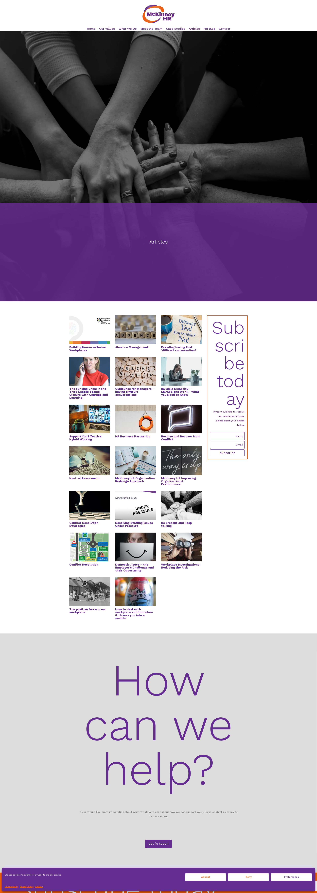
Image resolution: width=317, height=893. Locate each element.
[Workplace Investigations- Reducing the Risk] (181, 547)
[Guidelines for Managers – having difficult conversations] (135, 371)
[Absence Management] (135, 329)
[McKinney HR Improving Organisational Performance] (181, 460)
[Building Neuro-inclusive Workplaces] (89, 329)
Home (91, 29)
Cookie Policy (11, 886)
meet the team (214, 519)
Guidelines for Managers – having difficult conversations (134, 391)
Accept (205, 877)
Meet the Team (151, 29)
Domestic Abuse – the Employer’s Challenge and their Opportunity (134, 567)
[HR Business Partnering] (135, 419)
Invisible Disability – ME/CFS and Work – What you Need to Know (180, 391)
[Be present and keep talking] (181, 505)
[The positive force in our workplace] (89, 591)
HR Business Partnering (132, 436)
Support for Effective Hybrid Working (85, 438)
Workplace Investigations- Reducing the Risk (181, 566)
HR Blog (209, 29)
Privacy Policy (27, 886)
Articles (194, 29)
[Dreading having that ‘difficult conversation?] (181, 329)
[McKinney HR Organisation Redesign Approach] (135, 460)
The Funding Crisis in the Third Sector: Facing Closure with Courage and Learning (88, 393)
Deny (249, 877)
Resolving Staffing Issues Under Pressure (134, 524)
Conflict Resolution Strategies (83, 524)
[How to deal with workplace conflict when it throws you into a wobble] (135, 591)
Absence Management (131, 347)
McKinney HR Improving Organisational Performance (178, 481)
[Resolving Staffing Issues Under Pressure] (135, 505)
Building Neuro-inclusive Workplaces (87, 348)
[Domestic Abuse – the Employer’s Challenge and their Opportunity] (135, 547)
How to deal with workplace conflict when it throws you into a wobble (134, 613)
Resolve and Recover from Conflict (180, 438)
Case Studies (175, 29)
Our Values (107, 29)
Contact (39, 886)
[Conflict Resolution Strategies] (89, 505)
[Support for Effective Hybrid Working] (89, 419)
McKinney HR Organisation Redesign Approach (135, 479)
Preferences (291, 877)
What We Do (128, 29)
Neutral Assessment (84, 478)
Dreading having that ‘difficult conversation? (178, 348)
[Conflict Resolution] (89, 547)
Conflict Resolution (83, 564)
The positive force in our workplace (87, 610)
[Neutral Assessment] (89, 460)
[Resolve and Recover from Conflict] (181, 419)
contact (210, 464)
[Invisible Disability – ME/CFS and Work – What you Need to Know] (181, 371)
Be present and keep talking (176, 524)
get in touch (158, 844)
